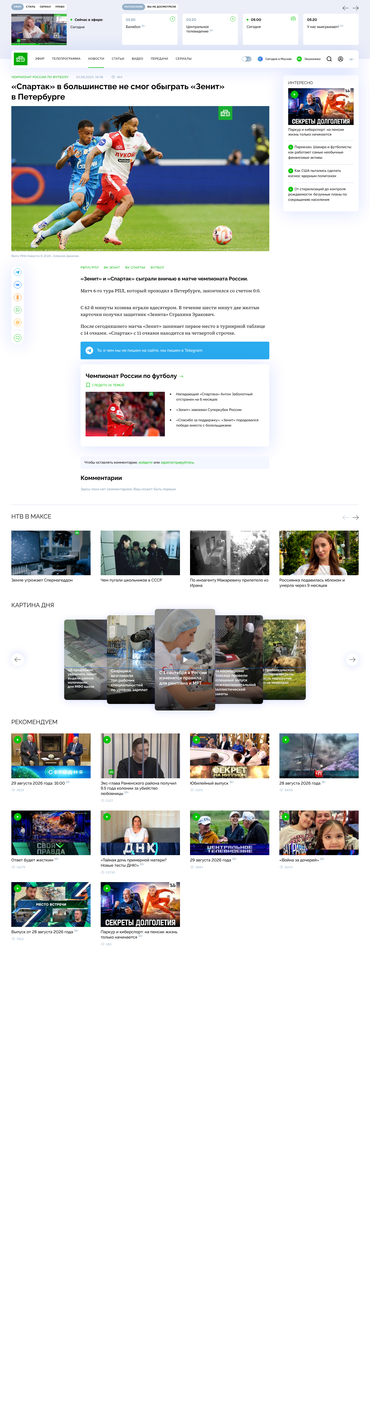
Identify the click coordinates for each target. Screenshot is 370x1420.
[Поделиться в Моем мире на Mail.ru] (17, 322)
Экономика (312, 59)
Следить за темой (108, 385)
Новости (96, 58)
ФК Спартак (135, 267)
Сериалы (184, 58)
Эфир (39, 58)
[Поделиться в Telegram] (17, 272)
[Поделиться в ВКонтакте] (17, 284)
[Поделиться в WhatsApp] (17, 310)
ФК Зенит (112, 267)
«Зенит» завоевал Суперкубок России (209, 410)
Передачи (159, 58)
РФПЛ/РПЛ (90, 267)
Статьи (118, 58)
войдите (145, 463)
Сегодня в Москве (278, 59)
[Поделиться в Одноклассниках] (17, 297)
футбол (157, 267)
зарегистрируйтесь (177, 463)
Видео (137, 58)
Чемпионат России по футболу (39, 77)
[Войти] (340, 58)
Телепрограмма (66, 58)
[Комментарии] (17, 338)
